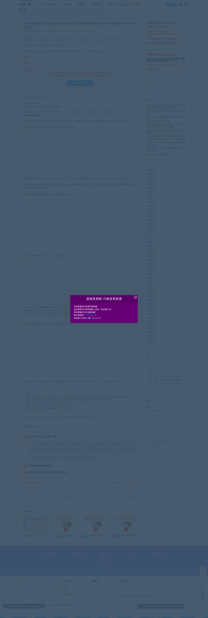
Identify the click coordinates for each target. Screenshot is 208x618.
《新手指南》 (89, 315)
